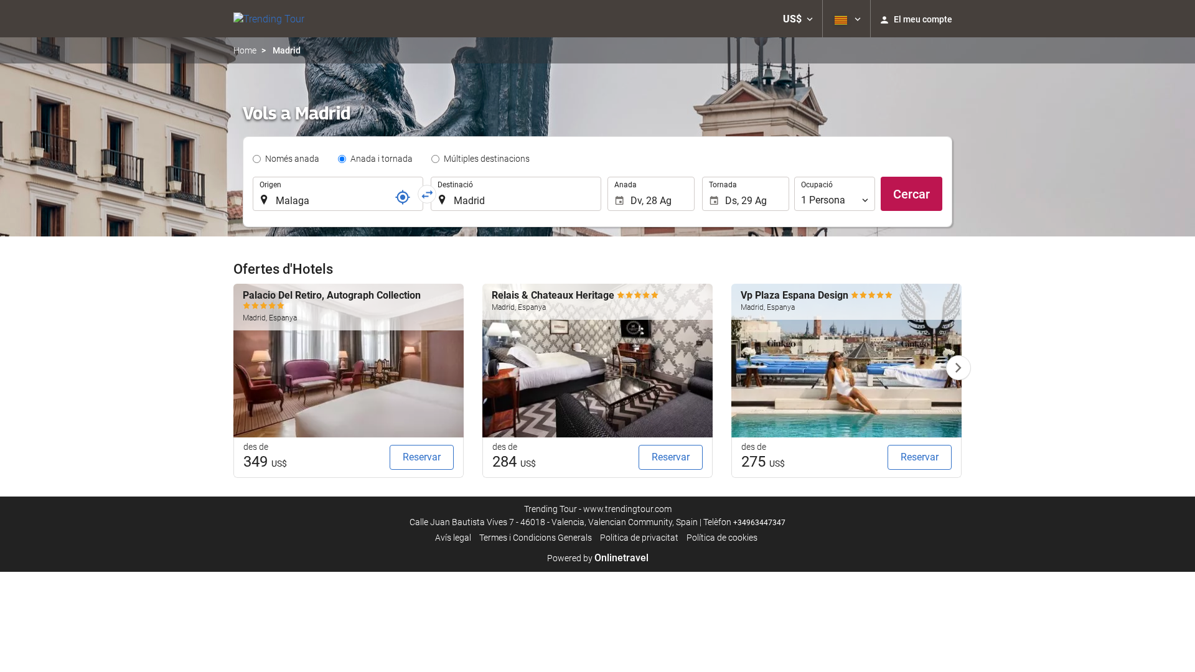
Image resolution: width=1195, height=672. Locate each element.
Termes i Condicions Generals (535, 538)
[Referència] (403, 197)
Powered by (598, 558)
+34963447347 (759, 522)
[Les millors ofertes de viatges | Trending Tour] (268, 18)
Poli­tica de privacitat (639, 538)
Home (244, 50)
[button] (798, 18)
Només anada (292, 159)
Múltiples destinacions (487, 159)
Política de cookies (722, 538)
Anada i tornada (381, 159)
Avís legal (453, 538)
